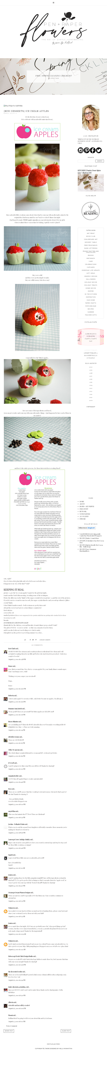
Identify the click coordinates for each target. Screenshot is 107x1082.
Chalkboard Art (91, 239)
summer (91, 312)
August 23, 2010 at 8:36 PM (16, 833)
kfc (10, 625)
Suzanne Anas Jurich (15, 709)
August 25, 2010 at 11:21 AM (16, 949)
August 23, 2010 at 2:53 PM (16, 743)
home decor (91, 288)
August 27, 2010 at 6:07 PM (16, 1021)
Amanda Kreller (13, 776)
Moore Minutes (13, 722)
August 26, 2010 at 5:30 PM (16, 995)
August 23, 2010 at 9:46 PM (16, 848)
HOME (82, 502)
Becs (9, 789)
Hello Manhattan (65, 1048)
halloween (91, 279)
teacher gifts (91, 315)
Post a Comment (11, 1026)
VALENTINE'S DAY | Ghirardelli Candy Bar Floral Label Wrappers (91, 535)
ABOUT (82, 504)
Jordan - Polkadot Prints (16, 824)
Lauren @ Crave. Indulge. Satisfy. (19, 840)
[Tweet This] (32, 640)
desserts (47, 639)
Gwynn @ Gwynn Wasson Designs (19, 893)
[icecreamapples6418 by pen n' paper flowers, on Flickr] (37, 270)
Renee (10, 666)
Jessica (10, 875)
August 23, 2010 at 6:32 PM (16, 817)
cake (91, 261)
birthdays (91, 258)
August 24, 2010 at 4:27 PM (16, 886)
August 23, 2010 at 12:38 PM (17, 659)
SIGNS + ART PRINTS (87, 506)
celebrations (91, 264)
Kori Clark (11, 649)
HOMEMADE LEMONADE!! (14, 623)
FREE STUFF (84, 509)
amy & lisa (11, 811)
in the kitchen (91, 294)
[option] (53, 76)
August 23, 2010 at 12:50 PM (17, 689)
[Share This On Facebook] (29, 640)
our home (91, 300)
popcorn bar (90, 306)
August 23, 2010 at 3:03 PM (16, 769)
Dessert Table (91, 242)
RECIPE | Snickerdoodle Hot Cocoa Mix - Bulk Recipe (91, 546)
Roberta (11, 696)
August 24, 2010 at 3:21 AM (16, 868)
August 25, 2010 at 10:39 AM (17, 934)
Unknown (11, 908)
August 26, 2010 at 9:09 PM (17, 1008)
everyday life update (91, 270)
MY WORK (83, 511)
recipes (91, 309)
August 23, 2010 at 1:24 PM (16, 730)
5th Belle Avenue (13, 737)
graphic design (90, 276)
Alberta (10, 1002)
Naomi (10, 1015)
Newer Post (9, 1031)
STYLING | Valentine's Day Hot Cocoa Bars (92, 542)
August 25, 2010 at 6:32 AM (16, 916)
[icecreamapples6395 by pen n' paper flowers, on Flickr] (37, 403)
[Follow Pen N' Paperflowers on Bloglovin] (87, 529)
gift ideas (91, 273)
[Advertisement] (91, 451)
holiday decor (91, 282)
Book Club (90, 236)
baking (91, 255)
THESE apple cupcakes (30, 220)
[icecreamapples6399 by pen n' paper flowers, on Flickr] (37, 210)
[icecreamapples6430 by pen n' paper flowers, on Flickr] (37, 350)
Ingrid (10, 855)
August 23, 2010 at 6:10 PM (16, 804)
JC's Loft (11, 763)
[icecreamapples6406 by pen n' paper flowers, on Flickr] (37, 461)
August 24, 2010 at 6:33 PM (16, 901)
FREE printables (90, 245)
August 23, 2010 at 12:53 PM (17, 702)
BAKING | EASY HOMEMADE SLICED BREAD (53, 75)
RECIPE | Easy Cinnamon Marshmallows (88, 550)
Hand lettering (90, 248)
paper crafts (90, 303)
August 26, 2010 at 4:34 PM (16, 980)
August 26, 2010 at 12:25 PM (17, 965)
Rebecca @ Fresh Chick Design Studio (20, 956)
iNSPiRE (91, 291)
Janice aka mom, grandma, (17, 987)
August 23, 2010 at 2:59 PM (16, 756)
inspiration (91, 297)
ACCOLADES (84, 516)
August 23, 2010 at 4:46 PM (16, 782)
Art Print (91, 233)
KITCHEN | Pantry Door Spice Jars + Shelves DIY (89, 171)
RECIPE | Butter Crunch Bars (89, 538)
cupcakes (91, 267)
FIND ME (83, 519)
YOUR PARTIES (85, 514)
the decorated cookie (15, 972)
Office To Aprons (14, 750)
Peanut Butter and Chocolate (91, 252)
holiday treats (90, 285)
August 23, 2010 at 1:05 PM (16, 715)
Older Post (66, 1031)
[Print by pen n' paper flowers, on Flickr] (37, 140)
